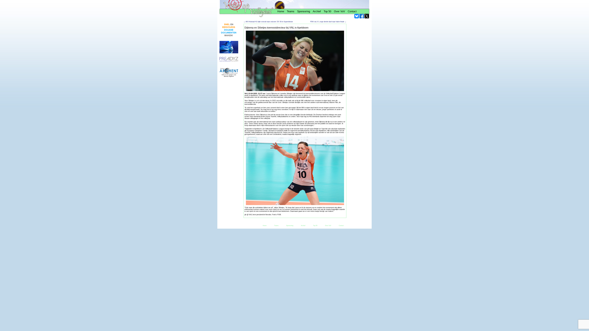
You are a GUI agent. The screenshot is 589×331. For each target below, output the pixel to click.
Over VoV (339, 11)
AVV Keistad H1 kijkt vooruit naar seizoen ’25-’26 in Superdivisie (268, 22)
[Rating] (228, 59)
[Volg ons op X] (366, 16)
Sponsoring (303, 11)
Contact (352, 11)
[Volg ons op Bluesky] (356, 16)
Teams (290, 11)
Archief (317, 11)
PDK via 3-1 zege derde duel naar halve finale (328, 22)
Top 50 (327, 11)
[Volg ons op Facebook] (361, 16)
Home (280, 11)
